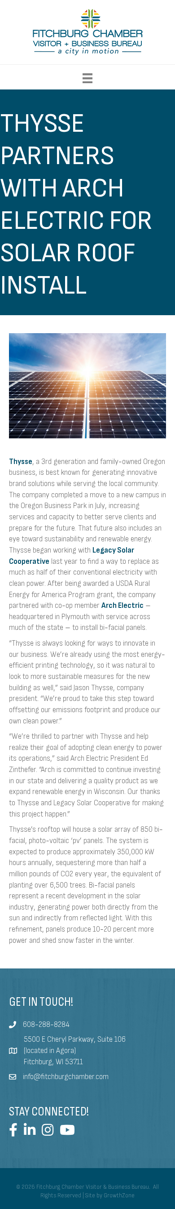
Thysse (20, 461)
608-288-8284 (46, 1024)
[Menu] (87, 78)
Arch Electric (122, 605)
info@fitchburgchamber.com (66, 1076)
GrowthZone (119, 1195)
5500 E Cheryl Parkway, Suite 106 (75, 1039)
